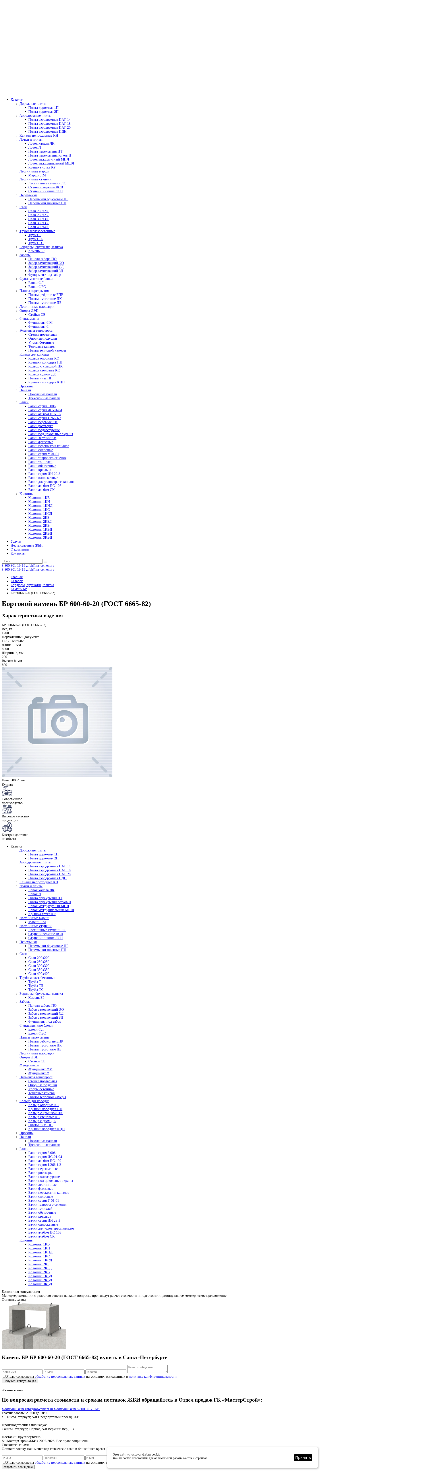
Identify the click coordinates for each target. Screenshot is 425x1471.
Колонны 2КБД (40, 521)
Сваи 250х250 (38, 215)
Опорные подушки (42, 338)
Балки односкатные (43, 478)
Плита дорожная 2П (43, 111)
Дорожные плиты (32, 103)
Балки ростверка (40, 426)
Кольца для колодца (34, 354)
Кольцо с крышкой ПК (45, 366)
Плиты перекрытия (34, 291)
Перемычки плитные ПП (47, 203)
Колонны (26, 493)
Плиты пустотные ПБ (44, 302)
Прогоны (26, 386)
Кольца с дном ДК (42, 374)
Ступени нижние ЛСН (45, 191)
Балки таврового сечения (47, 458)
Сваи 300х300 (38, 219)
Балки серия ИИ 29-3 (44, 474)
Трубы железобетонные (37, 231)
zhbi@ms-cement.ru (40, 565)
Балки (24, 402)
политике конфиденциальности (153, 1376)
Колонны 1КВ (39, 497)
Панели (25, 390)
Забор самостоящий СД (46, 267)
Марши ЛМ (37, 175)
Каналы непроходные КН (38, 135)
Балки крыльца (39, 470)
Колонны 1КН (39, 501)
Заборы (25, 255)
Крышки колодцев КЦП (46, 382)
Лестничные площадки (36, 306)
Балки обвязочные (42, 466)
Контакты (18, 553)
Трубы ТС (36, 243)
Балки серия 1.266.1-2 (44, 418)
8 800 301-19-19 (13, 565)
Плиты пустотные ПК (45, 298)
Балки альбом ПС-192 (44, 414)
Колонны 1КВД (40, 529)
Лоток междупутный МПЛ (48, 159)
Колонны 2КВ (39, 525)
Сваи (23, 207)
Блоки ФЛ (36, 283)
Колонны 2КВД (40, 533)
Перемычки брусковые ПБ (48, 199)
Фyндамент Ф (38, 326)
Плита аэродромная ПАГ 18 (49, 123)
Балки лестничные (42, 438)
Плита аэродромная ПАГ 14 (49, 119)
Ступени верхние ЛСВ (45, 187)
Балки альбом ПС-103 (44, 486)
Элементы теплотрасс (35, 330)
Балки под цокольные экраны (50, 434)
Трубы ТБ (35, 239)
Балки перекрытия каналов (48, 446)
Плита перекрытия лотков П (49, 155)
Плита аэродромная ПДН (47, 131)
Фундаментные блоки (36, 279)
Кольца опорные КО (43, 358)
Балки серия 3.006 (42, 406)
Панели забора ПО (42, 259)
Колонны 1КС (39, 509)
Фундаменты (29, 318)
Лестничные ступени (35, 179)
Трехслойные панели (44, 398)
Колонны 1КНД (40, 505)
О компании (20, 549)
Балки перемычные (43, 422)
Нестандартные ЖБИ (27, 545)
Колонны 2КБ (38, 517)
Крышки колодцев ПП (45, 362)
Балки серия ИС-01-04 (45, 410)
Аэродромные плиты (35, 115)
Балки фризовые (40, 442)
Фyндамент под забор (44, 275)
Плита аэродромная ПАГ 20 (49, 127)
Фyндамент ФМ (40, 322)
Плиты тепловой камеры (47, 350)
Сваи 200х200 (38, 211)
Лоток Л (34, 147)
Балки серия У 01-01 (43, 454)
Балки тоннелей (40, 462)
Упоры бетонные (41, 342)
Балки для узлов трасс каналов (51, 482)
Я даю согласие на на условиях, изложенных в (91, 1376)
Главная (17, 577)
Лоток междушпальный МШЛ (51, 163)
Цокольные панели (42, 394)
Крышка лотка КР (42, 167)
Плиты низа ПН (40, 378)
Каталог (17, 99)
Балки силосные (40, 450)
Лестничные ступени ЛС (47, 183)
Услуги (16, 541)
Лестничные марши (34, 171)
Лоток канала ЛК (41, 143)
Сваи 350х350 (38, 223)
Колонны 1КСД (40, 513)
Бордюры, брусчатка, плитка (41, 247)
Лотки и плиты (30, 139)
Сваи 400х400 (38, 227)
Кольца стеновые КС (44, 370)
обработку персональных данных (60, 1376)
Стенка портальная (42, 334)
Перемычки (28, 195)
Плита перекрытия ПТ (45, 151)
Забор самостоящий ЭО (46, 263)
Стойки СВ (37, 314)
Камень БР (36, 251)
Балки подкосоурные (44, 430)
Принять (303, 1457)
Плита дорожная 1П (43, 107)
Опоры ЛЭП (29, 310)
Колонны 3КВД (40, 537)
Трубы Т (34, 235)
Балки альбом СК (41, 490)
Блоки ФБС (37, 287)
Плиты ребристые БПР (45, 294)
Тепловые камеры (41, 346)
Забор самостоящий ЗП (45, 271)
